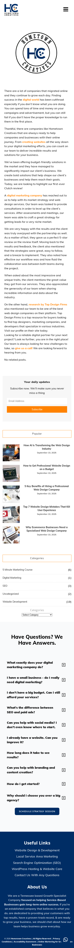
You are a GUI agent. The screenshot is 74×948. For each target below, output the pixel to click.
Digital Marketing (12, 577)
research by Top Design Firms (48, 304)
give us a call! (24, 348)
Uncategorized (11, 593)
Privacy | (57, 938)
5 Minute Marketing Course (18, 569)
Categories (37, 610)
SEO (5, 585)
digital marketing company (24, 195)
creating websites (33, 142)
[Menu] (66, 9)
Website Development (15, 601)
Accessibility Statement (25, 941)
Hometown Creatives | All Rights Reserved (31, 938)
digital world (31, 99)
